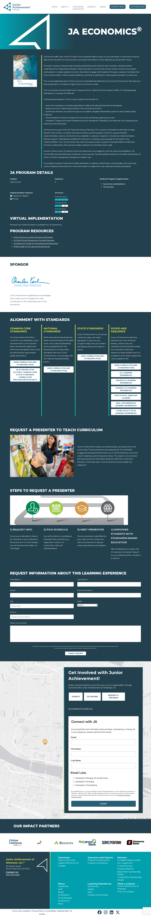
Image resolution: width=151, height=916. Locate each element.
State (79, 601)
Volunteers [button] (64, 858)
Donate (76, 696)
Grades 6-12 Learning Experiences (125, 389)
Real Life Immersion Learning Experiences (126, 404)
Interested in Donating (85, 781)
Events (91, 7)
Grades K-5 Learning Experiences (126, 381)
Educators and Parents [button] (100, 858)
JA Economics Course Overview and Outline (33, 237)
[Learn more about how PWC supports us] (39, 842)
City (11, 601)
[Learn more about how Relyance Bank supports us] (87, 842)
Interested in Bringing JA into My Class (92, 778)
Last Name (82, 579)
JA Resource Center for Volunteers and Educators (36, 243)
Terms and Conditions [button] (21, 911)
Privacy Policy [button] (38, 911)
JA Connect (108, 187)
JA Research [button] (64, 895)
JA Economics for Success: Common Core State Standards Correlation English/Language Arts (25, 375)
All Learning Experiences (126, 374)
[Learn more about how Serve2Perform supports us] (111, 842)
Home (54, 7)
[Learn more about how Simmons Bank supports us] (135, 842)
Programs (78, 7)
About (64, 7)
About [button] (61, 884)
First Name (15, 579)
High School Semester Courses (126, 396)
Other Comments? (18, 623)
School (13, 612)
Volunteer (92, 696)
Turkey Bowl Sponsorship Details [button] (129, 878)
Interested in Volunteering (86, 785)
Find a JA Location (125, 892)
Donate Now (117, 7)
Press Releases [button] (65, 898)
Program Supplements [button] (98, 860)
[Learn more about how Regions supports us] (63, 842)
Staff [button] (60, 889)
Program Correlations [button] (98, 863)
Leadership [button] (63, 886)
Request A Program (113, 696)
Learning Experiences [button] (99, 884)
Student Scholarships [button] (98, 895)
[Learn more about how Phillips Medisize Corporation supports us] (15, 842)
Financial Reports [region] (125, 869)
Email (13, 590)
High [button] (90, 892)
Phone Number (85, 590)
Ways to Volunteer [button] (67, 860)
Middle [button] (91, 889)
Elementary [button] (93, 886)
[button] (68, 7)
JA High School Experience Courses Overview (34, 240)
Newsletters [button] (63, 901)
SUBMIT (103, 803)
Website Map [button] (62, 911)
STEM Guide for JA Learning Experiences (32, 246)
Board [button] (61, 892)
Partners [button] (122, 858)
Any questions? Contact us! (80, 708)
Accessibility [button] (50, 911)
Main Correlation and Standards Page (25, 363)
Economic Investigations (114, 184)
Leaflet (125, 818)
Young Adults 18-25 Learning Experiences (126, 412)
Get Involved (138, 7)
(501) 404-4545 (13, 875)
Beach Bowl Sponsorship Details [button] (129, 873)
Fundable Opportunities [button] (128, 860)
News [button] (60, 904)
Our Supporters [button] (124, 863)
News (103, 7)
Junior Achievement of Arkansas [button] (128, 887)
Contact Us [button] (12, 872)
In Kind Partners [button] (125, 866)
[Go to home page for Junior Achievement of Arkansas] (17, 7)
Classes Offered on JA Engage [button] (68, 864)
